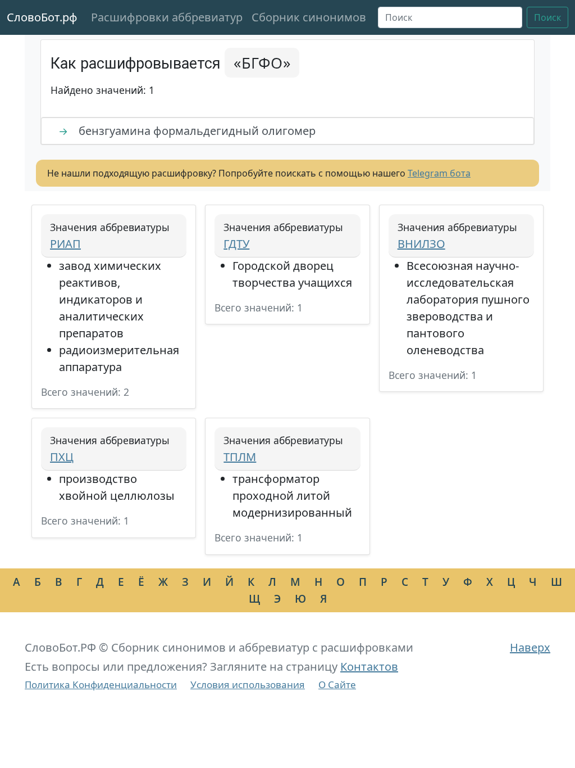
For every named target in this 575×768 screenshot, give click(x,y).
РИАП (65, 243)
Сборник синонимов (309, 17)
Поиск (547, 17)
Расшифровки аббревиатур (167, 17)
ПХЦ (62, 456)
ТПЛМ (239, 456)
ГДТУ (236, 243)
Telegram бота (439, 173)
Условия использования (247, 684)
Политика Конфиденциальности (101, 684)
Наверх (530, 647)
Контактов (369, 666)
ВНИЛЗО (421, 243)
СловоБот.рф (42, 17)
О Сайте (337, 684)
